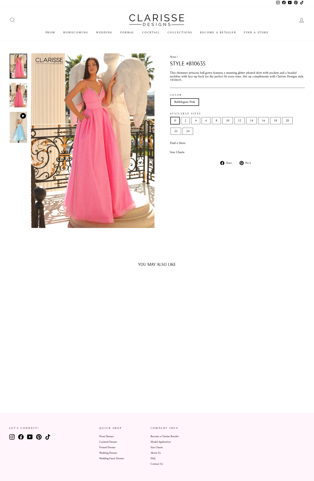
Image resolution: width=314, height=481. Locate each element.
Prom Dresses (106, 436)
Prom (50, 32)
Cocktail (151, 32)
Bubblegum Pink (184, 102)
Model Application (161, 442)
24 (187, 131)
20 (287, 121)
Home (173, 57)
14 (251, 121)
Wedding (104, 32)
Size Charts (177, 152)
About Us (156, 453)
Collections (180, 32)
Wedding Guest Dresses (111, 458)
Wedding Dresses (108, 453)
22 (175, 131)
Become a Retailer (218, 32)
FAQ (153, 458)
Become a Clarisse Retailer (165, 436)
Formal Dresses (107, 447)
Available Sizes (185, 113)
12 (239, 121)
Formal (127, 32)
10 (227, 121)
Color (176, 95)
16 (263, 121)
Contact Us (157, 464)
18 (275, 121)
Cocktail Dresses (108, 442)
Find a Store (256, 32)
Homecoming (75, 32)
